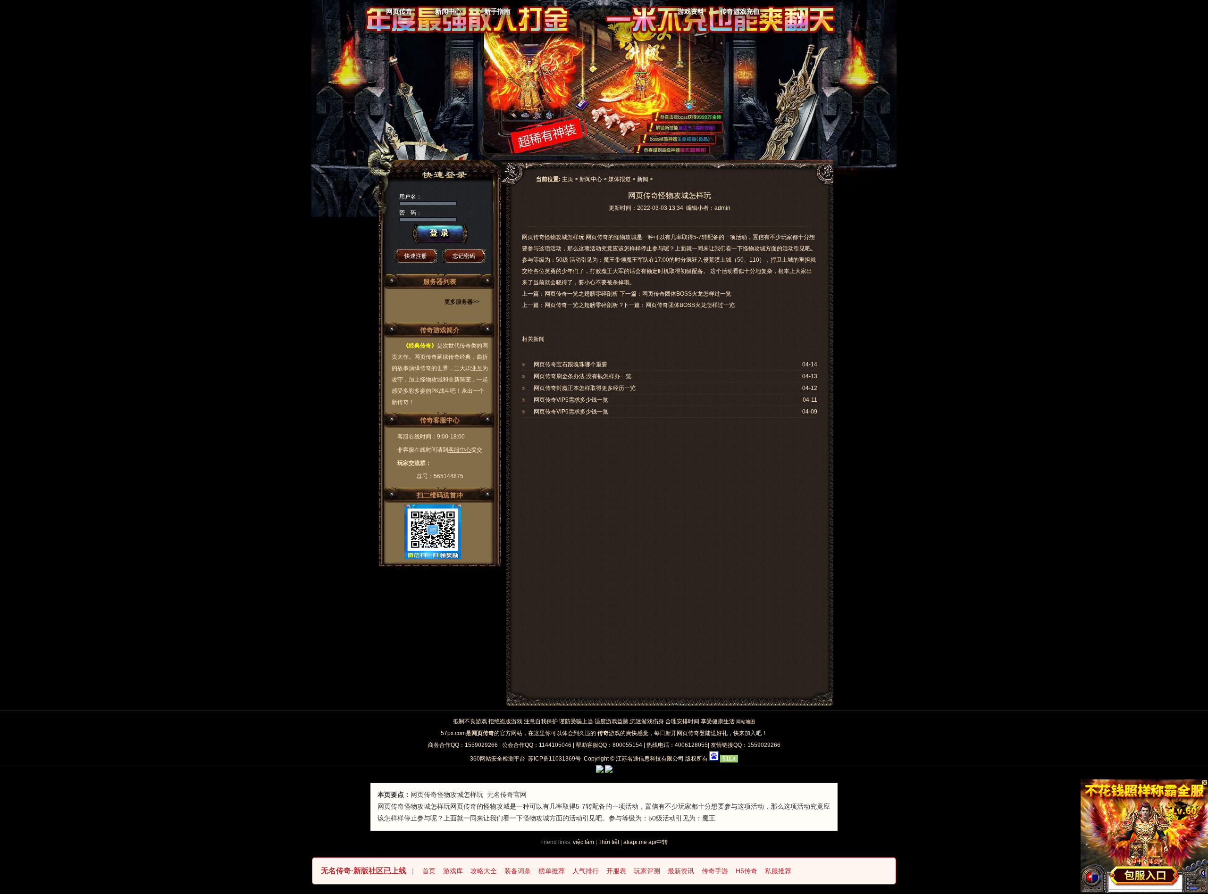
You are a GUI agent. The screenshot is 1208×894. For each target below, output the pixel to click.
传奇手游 (715, 871)
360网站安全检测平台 (497, 758)
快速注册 (415, 256)
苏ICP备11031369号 (554, 758)
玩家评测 (647, 871)
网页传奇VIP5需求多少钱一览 (571, 400)
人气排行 (585, 871)
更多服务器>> (462, 301)
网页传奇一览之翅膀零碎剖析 (581, 305)
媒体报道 (619, 179)
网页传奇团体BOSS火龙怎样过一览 (690, 305)
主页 (567, 179)
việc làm (583, 842)
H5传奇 (746, 871)
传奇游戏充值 (740, 11)
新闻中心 (448, 11)
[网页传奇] (594, 21)
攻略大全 (483, 871)
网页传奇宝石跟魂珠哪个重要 (570, 364)
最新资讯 (681, 871)
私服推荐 (778, 871)
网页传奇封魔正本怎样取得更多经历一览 (585, 388)
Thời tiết (608, 842)
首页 (429, 871)
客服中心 (459, 450)
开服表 (616, 871)
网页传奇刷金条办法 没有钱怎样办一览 (582, 376)
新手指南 (497, 11)
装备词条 (517, 871)
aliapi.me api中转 (645, 842)
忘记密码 (464, 256)
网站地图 (745, 721)
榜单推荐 (551, 871)
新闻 (642, 179)
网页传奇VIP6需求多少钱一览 (571, 411)
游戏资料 (691, 11)
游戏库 (453, 871)
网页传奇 (399, 11)
